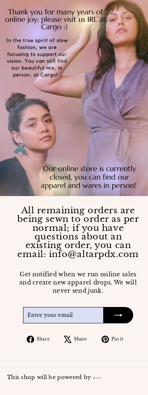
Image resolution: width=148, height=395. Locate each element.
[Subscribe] (118, 315)
